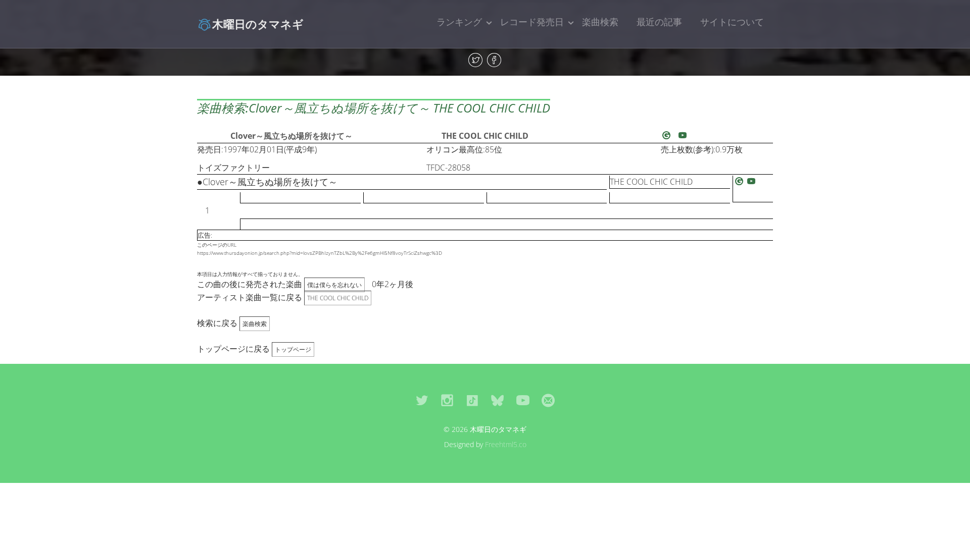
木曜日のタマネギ (258, 23)
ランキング (459, 22)
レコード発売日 (532, 22)
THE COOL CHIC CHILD (485, 135)
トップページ (293, 349)
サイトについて (732, 22)
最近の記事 (659, 22)
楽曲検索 (600, 22)
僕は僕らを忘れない (334, 285)
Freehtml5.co (505, 444)
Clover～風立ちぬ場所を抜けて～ (291, 135)
